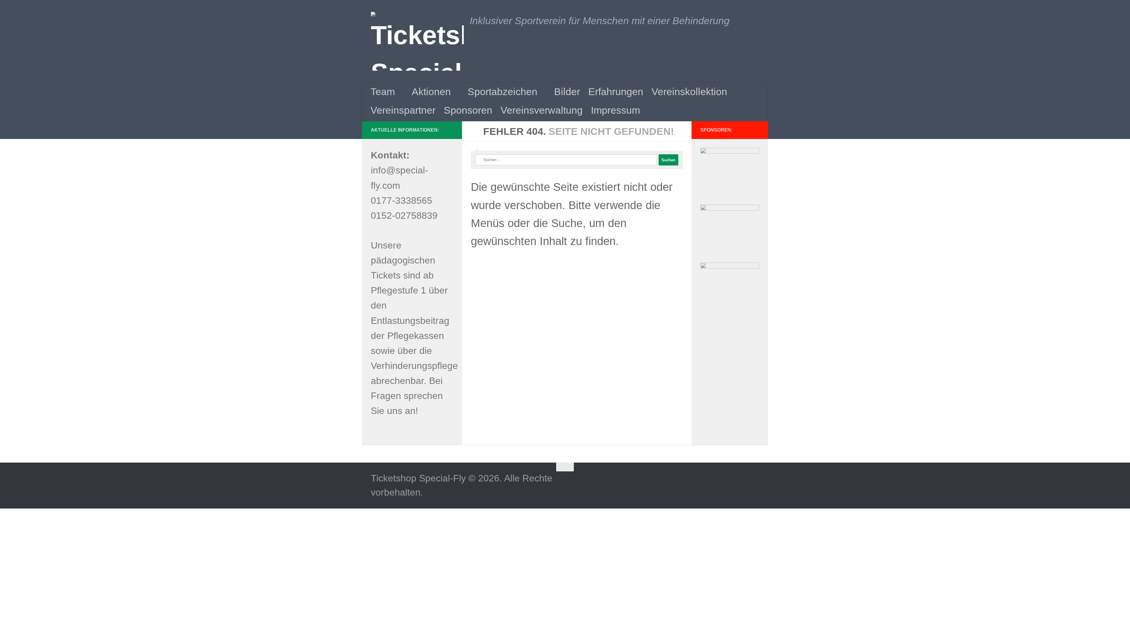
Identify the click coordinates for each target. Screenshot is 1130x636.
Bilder (567, 91)
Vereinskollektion (689, 91)
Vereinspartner (403, 110)
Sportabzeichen (502, 91)
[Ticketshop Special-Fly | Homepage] (417, 41)
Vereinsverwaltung (542, 110)
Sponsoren (468, 110)
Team (382, 91)
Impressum (615, 110)
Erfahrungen (615, 91)
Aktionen (431, 91)
